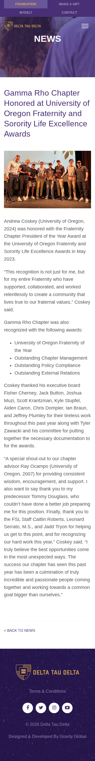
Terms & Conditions (47, 691)
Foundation (25, 4)
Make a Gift (69, 4)
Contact (69, 12)
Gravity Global (73, 736)
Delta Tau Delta (54, 724)
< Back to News (19, 630)
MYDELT (26, 12)
